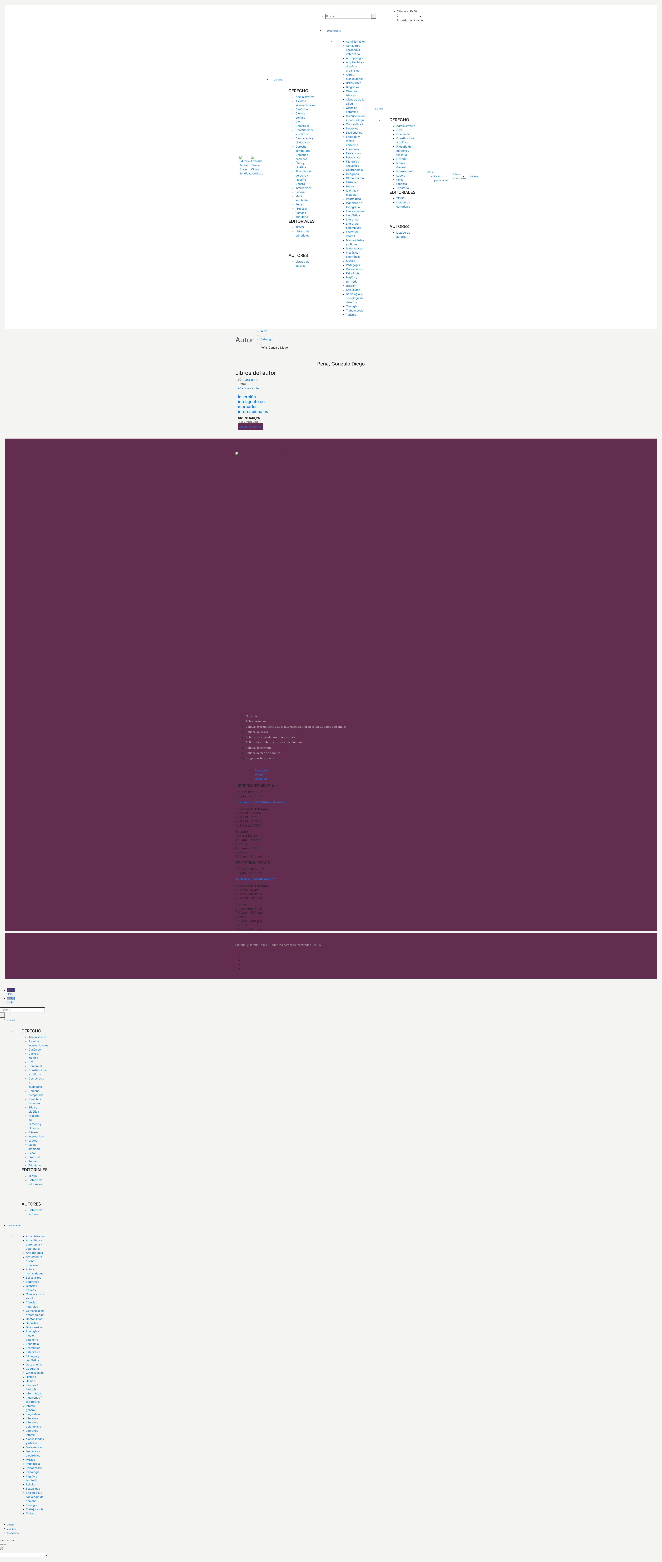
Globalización (355, 178)
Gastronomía (354, 170)
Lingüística (353, 215)
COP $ (11, 1000)
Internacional (303, 188)
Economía (352, 149)
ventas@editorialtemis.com (255, 879)
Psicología (352, 273)
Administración (355, 41)
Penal (299, 204)
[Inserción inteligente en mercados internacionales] (248, 379)
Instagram (261, 778)
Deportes (352, 128)
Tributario (301, 217)
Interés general (355, 211)
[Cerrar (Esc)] (12, 1540)
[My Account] (424, 16)
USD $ (11, 992)
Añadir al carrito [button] (248, 388)
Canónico (301, 109)
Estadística (353, 157)
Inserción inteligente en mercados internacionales (253, 404)
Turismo (351, 314)
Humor (350, 186)
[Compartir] (8, 1540)
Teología (351, 306)
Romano (300, 212)
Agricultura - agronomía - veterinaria (354, 50)
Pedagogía (353, 265)
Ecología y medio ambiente (353, 141)
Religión (351, 285)
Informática (353, 198)
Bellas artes (353, 83)
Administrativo (304, 97)
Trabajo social (355, 310)
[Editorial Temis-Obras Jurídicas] (245, 167)
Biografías (352, 87)
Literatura (352, 219)
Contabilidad (354, 124)
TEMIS (299, 227)
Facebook (261, 770)
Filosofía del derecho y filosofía (303, 175)
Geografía (352, 174)
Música (350, 261)
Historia (351, 182)
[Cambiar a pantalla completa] (5, 1540)
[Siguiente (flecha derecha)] (5, 1544)
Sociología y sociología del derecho (355, 298)
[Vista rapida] (239, 392)
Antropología (354, 58)
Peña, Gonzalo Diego (248, 421)
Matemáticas (354, 248)
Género (300, 183)
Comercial (302, 126)
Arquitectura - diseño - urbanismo (355, 66)
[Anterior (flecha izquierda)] (1, 1544)
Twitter (259, 774)
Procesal (301, 208)
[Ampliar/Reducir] (1, 1540)
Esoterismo (353, 153)
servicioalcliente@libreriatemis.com (262, 802)
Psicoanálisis (354, 269)
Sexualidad (353, 290)
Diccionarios (354, 132)
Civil (298, 121)
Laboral (300, 192)
